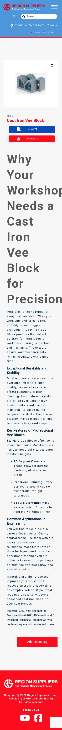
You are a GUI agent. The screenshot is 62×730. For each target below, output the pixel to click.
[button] (52, 66)
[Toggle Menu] (54, 6)
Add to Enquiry (37, 642)
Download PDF (32, 139)
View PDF (32, 129)
